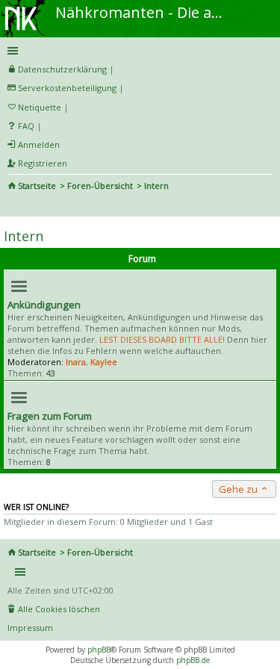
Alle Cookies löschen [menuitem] (59, 608)
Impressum (30, 627)
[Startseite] (24, 5)
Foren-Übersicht (100, 185)
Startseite (37, 185)
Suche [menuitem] (13, 206)
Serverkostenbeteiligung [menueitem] (67, 87)
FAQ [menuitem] (26, 125)
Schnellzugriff (137, 51)
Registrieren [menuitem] (42, 163)
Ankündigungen (44, 304)
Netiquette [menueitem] (39, 107)
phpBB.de (193, 660)
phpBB (99, 649)
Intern (23, 236)
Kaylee (103, 361)
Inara (76, 361)
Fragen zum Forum (49, 416)
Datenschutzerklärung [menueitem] (62, 69)
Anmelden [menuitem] (39, 144)
